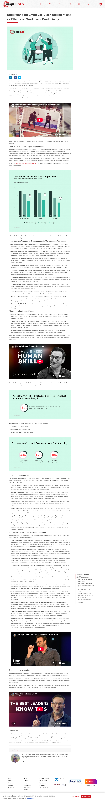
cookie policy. (31, 798)
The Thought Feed (44, 787)
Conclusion (80, 602)
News (25, 778)
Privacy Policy (43, 780)
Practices (10, 783)
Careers (26, 780)
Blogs (25, 783)
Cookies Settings (74, 796)
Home (9, 778)
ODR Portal (11, 787)
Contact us (42, 785)
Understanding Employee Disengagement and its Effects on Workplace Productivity (85, 576)
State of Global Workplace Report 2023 (25, 163)
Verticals (10, 785)
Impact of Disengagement (84, 593)
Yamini (18, 750)
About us (10, 780)
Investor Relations (44, 778)
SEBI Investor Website (27, 788)
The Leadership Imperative (84, 599)
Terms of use (42, 783)
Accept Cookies (86, 796)
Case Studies (27, 785)
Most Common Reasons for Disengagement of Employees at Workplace (86, 585)
